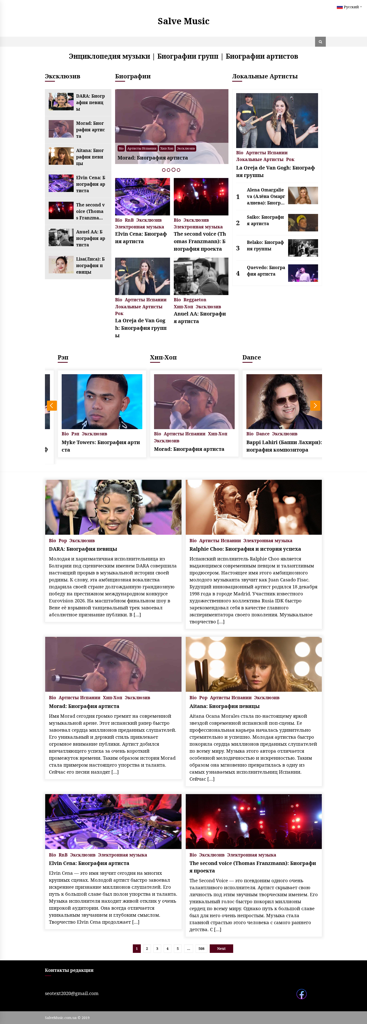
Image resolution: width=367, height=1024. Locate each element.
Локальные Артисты (139, 306)
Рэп (52, 357)
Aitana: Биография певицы (90, 156)
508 (201, 948)
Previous (52, 406)
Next (315, 406)
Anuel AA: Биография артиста (90, 238)
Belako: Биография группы (265, 245)
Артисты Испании (225, 148)
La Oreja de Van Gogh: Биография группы (141, 328)
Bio (195, 148)
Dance (241, 357)
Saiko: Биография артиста (265, 220)
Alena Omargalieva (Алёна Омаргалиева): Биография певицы (266, 196)
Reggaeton (195, 299)
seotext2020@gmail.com (72, 993)
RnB (129, 219)
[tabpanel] (132, 126)
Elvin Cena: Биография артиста (90, 183)
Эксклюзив (147, 148)
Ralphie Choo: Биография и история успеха (245, 548)
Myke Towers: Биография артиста (90, 446)
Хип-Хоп (127, 148)
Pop (204, 148)
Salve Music (183, 21)
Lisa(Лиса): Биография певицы (90, 265)
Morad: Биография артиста (90, 129)
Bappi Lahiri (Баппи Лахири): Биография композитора (276, 446)
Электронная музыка (139, 226)
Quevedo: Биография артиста (266, 270)
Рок (119, 313)
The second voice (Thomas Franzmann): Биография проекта (90, 211)
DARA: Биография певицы (90, 102)
